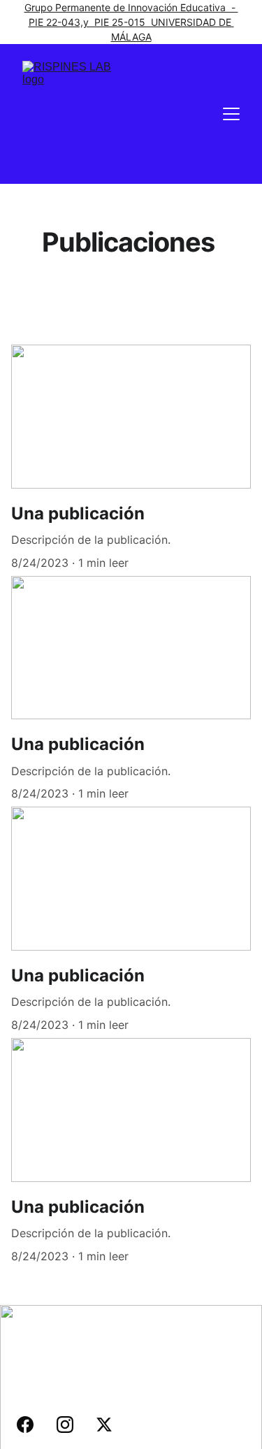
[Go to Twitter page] (104, 1424)
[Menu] (231, 114)
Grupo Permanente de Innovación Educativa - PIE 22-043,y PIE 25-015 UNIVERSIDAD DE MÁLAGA (131, 22)
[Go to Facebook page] (32, 1424)
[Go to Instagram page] (72, 1424)
